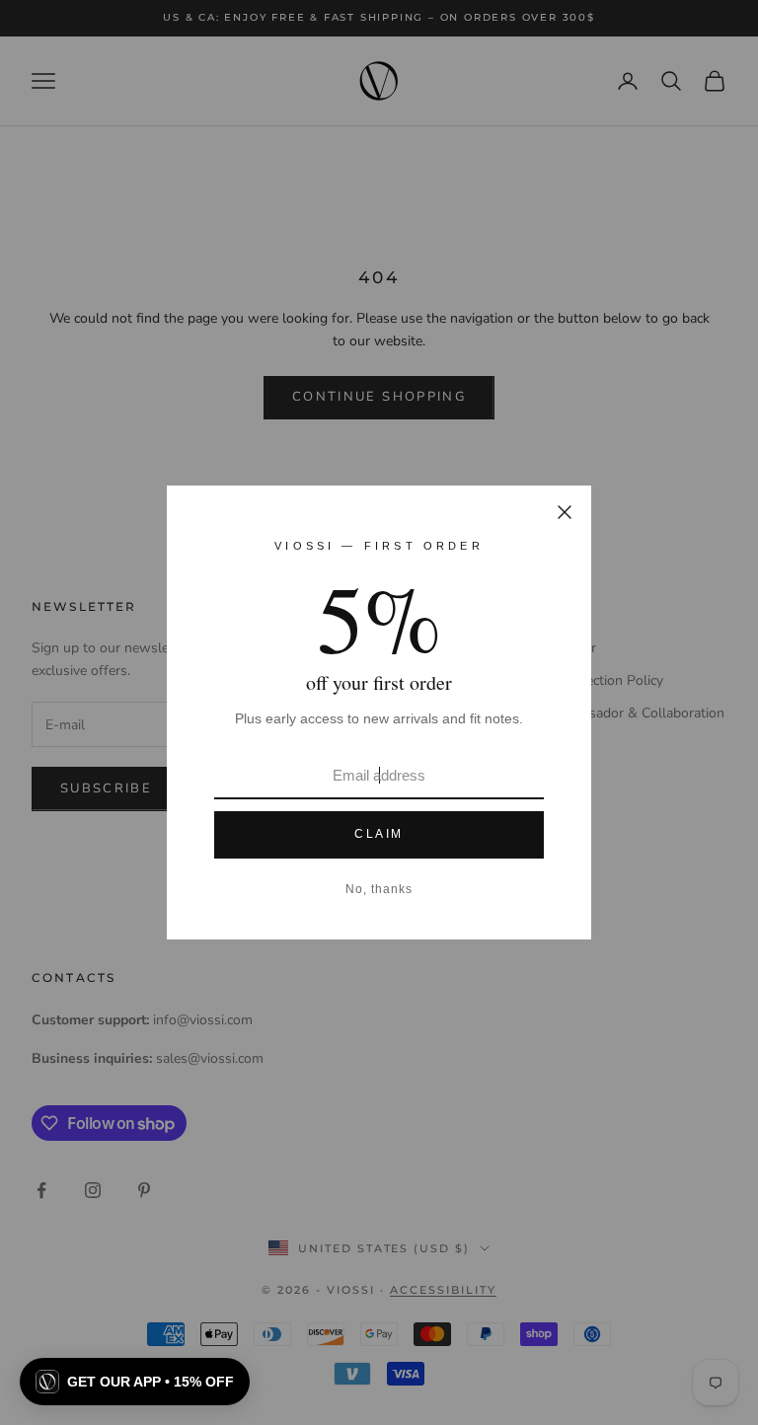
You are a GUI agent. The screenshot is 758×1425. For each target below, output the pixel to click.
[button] (135, 1381)
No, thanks (379, 889)
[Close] (564, 512)
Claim (379, 834)
